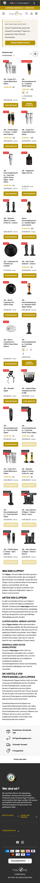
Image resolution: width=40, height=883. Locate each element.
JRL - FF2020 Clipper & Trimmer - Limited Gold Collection (11, 132)
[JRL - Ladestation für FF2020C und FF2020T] (11, 250)
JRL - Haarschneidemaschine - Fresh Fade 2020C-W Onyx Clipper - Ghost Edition (11, 176)
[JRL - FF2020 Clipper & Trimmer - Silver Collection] (11, 538)
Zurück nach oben (20, 759)
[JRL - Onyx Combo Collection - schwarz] (29, 250)
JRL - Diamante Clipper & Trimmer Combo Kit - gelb (28, 471)
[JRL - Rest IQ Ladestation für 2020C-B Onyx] (11, 289)
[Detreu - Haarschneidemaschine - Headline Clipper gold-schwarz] (29, 207)
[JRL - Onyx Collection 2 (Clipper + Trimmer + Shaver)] (29, 538)
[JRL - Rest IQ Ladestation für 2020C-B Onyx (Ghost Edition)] (11, 328)
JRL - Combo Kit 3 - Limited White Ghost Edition (10, 471)
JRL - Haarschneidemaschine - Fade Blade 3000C (29, 343)
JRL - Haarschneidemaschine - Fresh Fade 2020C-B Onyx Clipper (29, 429)
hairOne (22, 874)
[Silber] (27, 92)
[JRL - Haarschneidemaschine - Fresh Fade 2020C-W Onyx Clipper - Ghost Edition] (11, 159)
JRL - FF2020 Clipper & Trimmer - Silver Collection (11, 551)
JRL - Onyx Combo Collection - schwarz (28, 262)
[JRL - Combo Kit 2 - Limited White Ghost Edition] (11, 68)
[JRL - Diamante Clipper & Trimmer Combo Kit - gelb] (29, 457)
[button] (36, 13)
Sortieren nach (7, 52)
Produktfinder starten (20, 43)
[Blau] (23, 353)
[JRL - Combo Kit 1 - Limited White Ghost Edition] (29, 118)
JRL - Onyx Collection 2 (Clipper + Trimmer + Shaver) (29, 551)
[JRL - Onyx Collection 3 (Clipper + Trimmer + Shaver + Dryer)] (29, 498)
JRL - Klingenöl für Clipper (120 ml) (28, 172)
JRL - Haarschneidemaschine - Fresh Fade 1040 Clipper (11, 513)
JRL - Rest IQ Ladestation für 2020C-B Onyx (9, 302)
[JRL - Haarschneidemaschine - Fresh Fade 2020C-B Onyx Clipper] (29, 414)
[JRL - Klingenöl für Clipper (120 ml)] (29, 159)
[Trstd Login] (36, 2)
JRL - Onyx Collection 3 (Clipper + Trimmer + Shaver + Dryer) (29, 512)
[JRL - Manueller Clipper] (11, 377)
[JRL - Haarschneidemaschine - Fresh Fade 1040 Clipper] (11, 498)
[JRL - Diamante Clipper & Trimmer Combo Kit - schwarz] (11, 207)
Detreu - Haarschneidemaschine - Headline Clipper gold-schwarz (29, 221)
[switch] (35, 3)
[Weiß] (27, 349)
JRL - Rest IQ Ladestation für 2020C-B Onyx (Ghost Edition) (11, 343)
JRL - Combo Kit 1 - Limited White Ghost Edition (28, 132)
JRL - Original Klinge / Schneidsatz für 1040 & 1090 (29, 390)
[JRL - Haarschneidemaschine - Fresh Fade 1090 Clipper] (11, 414)
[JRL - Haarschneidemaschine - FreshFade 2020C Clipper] (29, 68)
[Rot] (31, 349)
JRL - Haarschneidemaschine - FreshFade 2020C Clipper (29, 82)
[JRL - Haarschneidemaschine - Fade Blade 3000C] (29, 328)
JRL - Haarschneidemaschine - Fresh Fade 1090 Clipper (11, 429)
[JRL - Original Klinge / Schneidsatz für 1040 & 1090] (29, 377)
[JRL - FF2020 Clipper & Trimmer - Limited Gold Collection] (11, 118)
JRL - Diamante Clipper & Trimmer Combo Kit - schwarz (11, 220)
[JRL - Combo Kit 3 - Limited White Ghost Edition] (11, 457)
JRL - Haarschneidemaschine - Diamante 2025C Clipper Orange (29, 303)
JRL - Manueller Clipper (9, 389)
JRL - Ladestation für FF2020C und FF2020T (11, 263)
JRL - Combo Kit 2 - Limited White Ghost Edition (10, 81)
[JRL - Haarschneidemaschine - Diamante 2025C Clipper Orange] (29, 289)
